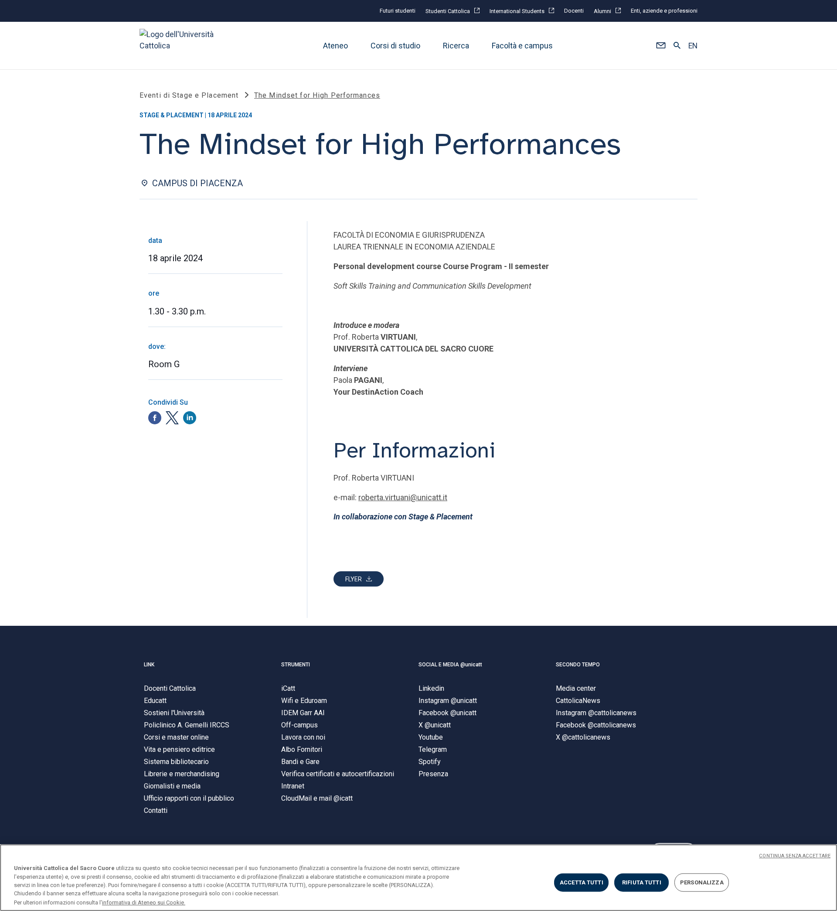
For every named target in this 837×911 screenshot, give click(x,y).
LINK (149, 665)
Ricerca (456, 45)
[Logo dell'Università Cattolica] (180, 45)
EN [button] (693, 45)
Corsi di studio (395, 45)
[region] (418, 877)
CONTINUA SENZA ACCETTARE (794, 856)
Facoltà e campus (522, 45)
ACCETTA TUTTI (581, 882)
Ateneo (335, 45)
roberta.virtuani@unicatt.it (402, 497)
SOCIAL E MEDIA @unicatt (450, 665)
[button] (661, 46)
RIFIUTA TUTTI (641, 882)
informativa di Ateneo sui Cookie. (143, 902)
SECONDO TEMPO (578, 665)
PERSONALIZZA (702, 882)
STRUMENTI (295, 665)
